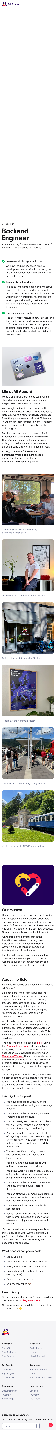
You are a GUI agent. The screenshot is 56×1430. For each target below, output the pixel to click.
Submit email (36, 1426)
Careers (34, 1373)
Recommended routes (41, 1377)
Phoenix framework (17, 1046)
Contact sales (9, 1377)
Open (51, 4)
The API (6, 1348)
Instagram (35, 1398)
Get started (7, 1369)
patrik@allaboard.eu (30, 1300)
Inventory (6, 1394)
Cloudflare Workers (13, 1056)
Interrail (34, 1352)
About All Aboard (38, 1369)
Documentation (9, 1390)
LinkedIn (34, 1390)
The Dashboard (9, 1352)
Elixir (39, 1043)
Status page (8, 1398)
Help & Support (37, 1356)
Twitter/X (34, 1394)
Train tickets (36, 1348)
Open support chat (51, 1425)
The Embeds (8, 1356)
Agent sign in (8, 1373)
